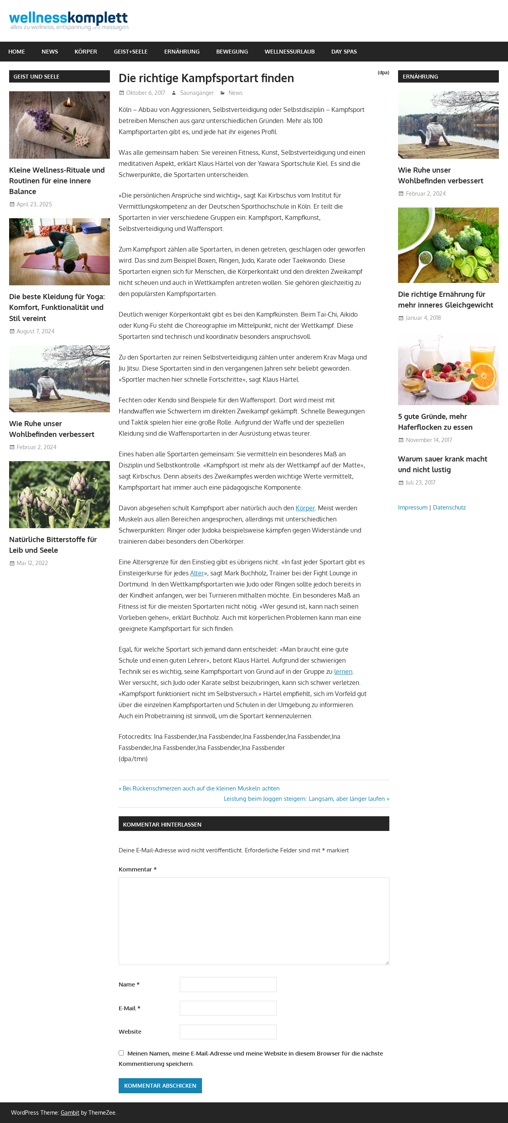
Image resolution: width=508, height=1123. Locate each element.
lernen (343, 671)
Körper (86, 51)
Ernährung (182, 51)
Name (129, 984)
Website (130, 1031)
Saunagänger (197, 92)
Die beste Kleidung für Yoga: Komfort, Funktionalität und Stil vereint (57, 307)
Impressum (412, 507)
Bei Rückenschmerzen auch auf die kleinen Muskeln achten (201, 788)
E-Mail (129, 1008)
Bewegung (232, 51)
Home (16, 51)
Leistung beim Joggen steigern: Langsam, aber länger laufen (304, 798)
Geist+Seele (131, 51)
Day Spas (344, 51)
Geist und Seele (36, 76)
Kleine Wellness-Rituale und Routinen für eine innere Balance (57, 180)
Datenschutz (449, 507)
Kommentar (138, 869)
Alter (197, 573)
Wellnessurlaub (290, 51)
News (50, 51)
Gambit (70, 1112)
